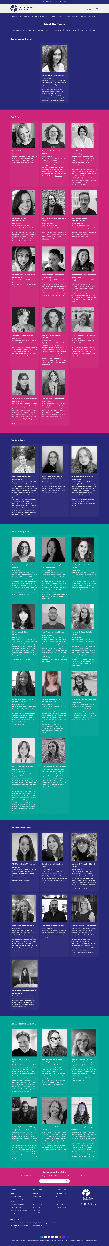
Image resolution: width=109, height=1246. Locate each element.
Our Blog (13, 1227)
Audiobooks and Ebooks (17, 1204)
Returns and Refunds (16, 1207)
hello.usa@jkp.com (37, 1225)
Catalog (12, 1213)
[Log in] (90, 9)
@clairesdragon (76, 184)
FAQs (57, 1201)
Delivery (12, 1193)
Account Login (37, 1196)
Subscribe (45, 1181)
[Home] (21, 8)
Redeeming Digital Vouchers (18, 1210)
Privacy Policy (37, 1207)
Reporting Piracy (61, 1207)
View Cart (36, 1193)
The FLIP (58, 590)
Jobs (57, 1196)
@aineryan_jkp (90, 590)
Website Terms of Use (39, 1204)
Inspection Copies (15, 1196)
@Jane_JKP (45, 238)
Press (57, 1199)
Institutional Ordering (16, 1199)
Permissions (59, 1204)
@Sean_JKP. (84, 236)
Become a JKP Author (62, 1193)
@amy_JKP (58, 175)
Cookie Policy (37, 1210)
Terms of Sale (37, 1201)
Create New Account (39, 1199)
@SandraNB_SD (21, 724)
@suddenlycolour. (30, 241)
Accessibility (36, 1213)
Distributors (13, 1201)
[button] (86, 8)
